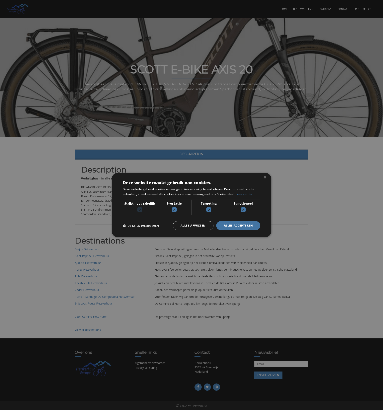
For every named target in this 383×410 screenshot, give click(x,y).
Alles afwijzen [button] (193, 225)
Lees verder (244, 194)
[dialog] (191, 205)
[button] (141, 226)
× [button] (264, 177)
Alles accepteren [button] (238, 225)
